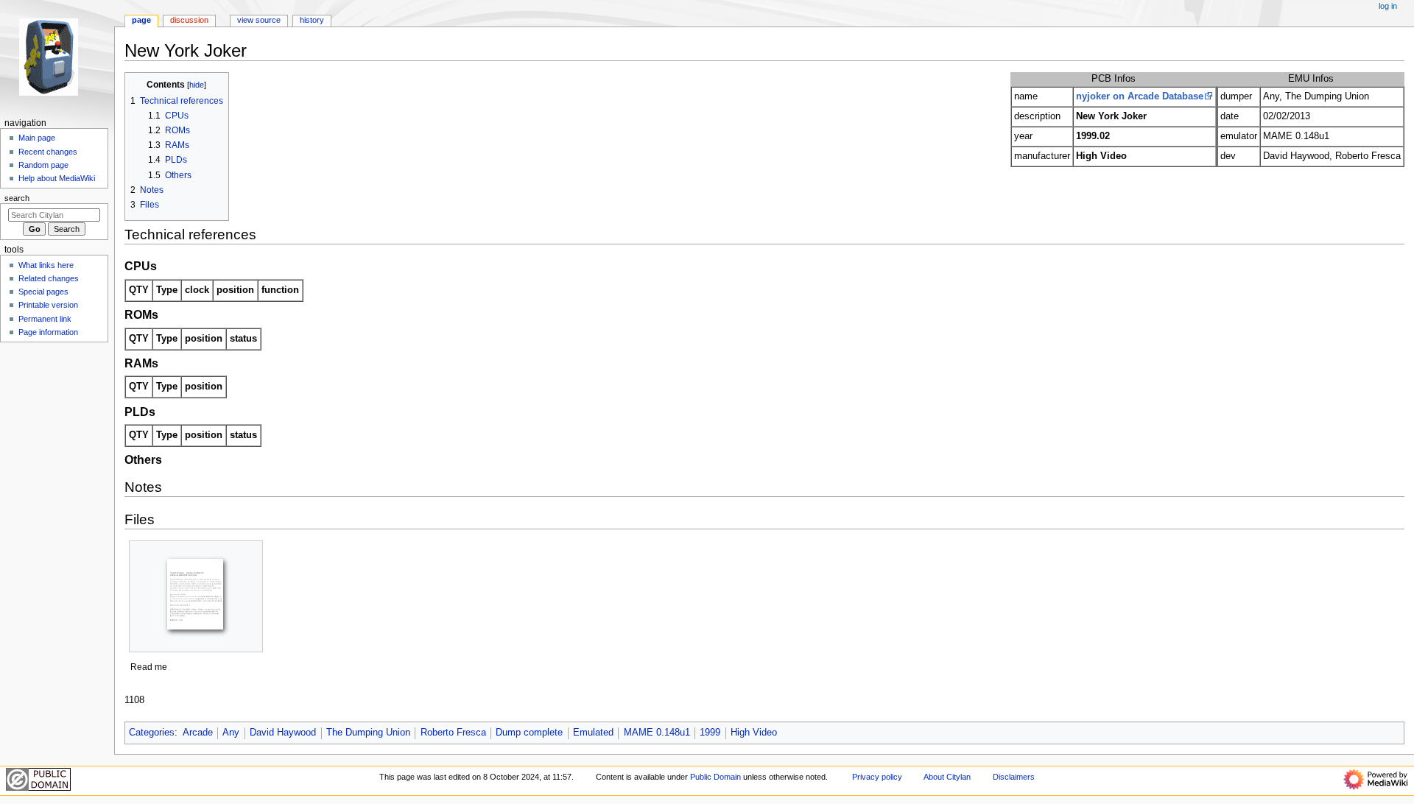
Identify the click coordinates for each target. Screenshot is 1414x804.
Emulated (593, 732)
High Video (754, 732)
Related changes (48, 278)
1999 (710, 732)
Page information (48, 332)
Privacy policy (877, 776)
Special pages (43, 291)
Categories (152, 732)
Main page (36, 137)
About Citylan (947, 776)
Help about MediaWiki (56, 178)
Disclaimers (1014, 776)
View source (259, 19)
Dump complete (529, 732)
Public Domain (715, 776)
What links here (46, 265)
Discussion (189, 19)
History (312, 19)
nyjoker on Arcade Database (1139, 96)
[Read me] (196, 596)
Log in (1388, 5)
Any (230, 732)
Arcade (198, 732)
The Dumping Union (368, 732)
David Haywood (283, 732)
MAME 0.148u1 (657, 732)
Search (16, 198)
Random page (43, 165)
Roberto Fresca (453, 732)
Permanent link (44, 318)
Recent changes (47, 151)
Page (141, 19)
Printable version (48, 304)
